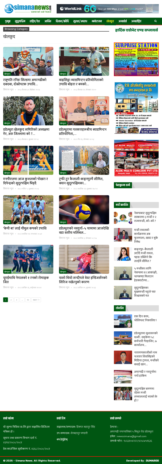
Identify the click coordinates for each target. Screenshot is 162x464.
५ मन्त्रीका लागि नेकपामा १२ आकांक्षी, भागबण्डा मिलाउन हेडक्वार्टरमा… (145, 274)
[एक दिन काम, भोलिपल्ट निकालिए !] (123, 321)
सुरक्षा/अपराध (80, 21)
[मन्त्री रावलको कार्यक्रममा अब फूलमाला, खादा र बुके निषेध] (123, 234)
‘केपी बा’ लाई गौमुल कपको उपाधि (25, 228)
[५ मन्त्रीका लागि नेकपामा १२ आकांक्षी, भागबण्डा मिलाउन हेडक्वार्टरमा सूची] (123, 273)
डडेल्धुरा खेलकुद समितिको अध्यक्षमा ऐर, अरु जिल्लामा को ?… (26, 132)
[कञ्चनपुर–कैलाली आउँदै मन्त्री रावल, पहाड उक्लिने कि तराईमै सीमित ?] (123, 254)
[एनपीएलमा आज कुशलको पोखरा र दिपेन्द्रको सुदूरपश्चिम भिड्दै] (28, 160)
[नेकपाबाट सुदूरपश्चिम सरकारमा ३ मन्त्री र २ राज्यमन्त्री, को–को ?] (123, 218)
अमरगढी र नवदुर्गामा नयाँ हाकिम (145, 373)
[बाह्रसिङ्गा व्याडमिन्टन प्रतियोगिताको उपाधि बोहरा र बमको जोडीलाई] (84, 61)
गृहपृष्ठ (7, 21)
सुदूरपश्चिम (20, 21)
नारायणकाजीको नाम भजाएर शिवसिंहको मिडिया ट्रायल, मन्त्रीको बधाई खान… (146, 358)
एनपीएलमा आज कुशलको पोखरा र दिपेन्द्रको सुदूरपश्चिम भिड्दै (25, 181)
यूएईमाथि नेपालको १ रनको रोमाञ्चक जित (26, 280)
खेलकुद (110, 21)
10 (28, 299)
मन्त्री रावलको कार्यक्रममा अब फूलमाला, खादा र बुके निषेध (146, 236)
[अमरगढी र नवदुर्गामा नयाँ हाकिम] (123, 376)
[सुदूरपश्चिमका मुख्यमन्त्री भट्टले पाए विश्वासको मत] (123, 292)
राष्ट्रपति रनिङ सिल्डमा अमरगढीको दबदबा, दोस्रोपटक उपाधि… (24, 82)
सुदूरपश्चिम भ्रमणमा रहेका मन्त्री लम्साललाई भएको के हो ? (145, 394)
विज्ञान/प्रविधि (62, 21)
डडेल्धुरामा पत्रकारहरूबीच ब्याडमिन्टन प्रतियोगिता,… (82, 132)
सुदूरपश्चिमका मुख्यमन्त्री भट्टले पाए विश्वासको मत (145, 291)
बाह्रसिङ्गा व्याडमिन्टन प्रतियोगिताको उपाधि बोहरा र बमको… (81, 82)
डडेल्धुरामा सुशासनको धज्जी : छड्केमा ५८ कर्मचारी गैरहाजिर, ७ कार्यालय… (146, 339)
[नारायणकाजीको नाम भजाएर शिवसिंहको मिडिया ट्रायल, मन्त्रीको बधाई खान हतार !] (123, 357)
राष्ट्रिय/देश (35, 21)
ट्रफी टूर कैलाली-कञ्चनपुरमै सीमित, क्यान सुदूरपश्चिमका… (81, 181)
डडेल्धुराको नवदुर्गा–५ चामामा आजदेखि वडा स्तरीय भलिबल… (84, 231)
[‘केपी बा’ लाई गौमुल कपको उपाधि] (28, 209)
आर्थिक (47, 21)
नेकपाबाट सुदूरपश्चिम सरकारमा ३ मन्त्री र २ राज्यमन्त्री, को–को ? (145, 217)
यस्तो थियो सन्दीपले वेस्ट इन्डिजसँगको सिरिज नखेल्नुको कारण (83, 280)
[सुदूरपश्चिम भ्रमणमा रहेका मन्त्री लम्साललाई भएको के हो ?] (123, 393)
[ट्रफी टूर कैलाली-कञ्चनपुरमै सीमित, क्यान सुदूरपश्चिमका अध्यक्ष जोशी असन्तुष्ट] (84, 160)
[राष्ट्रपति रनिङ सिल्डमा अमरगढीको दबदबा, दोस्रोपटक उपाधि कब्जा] (28, 61)
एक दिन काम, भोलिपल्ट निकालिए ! (145, 318)
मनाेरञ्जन (97, 21)
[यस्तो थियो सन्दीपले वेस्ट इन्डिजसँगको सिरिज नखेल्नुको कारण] (84, 259)
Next (35, 299)
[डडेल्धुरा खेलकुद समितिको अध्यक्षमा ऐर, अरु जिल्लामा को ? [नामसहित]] (28, 110)
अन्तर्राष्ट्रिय (136, 21)
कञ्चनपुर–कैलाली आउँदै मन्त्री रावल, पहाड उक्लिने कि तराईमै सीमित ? (143, 255)
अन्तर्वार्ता (122, 21)
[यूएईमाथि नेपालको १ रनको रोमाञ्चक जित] (28, 259)
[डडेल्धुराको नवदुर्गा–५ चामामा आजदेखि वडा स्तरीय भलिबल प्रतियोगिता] (84, 209)
